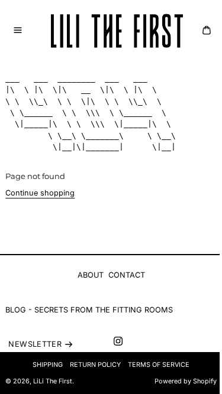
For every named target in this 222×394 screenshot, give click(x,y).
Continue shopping (40, 192)
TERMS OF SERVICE (158, 365)
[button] (17, 30)
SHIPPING (48, 365)
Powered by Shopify (186, 381)
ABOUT (91, 275)
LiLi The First (52, 381)
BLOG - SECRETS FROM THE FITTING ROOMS (89, 309)
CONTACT (126, 275)
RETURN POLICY (95, 365)
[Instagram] (118, 341)
